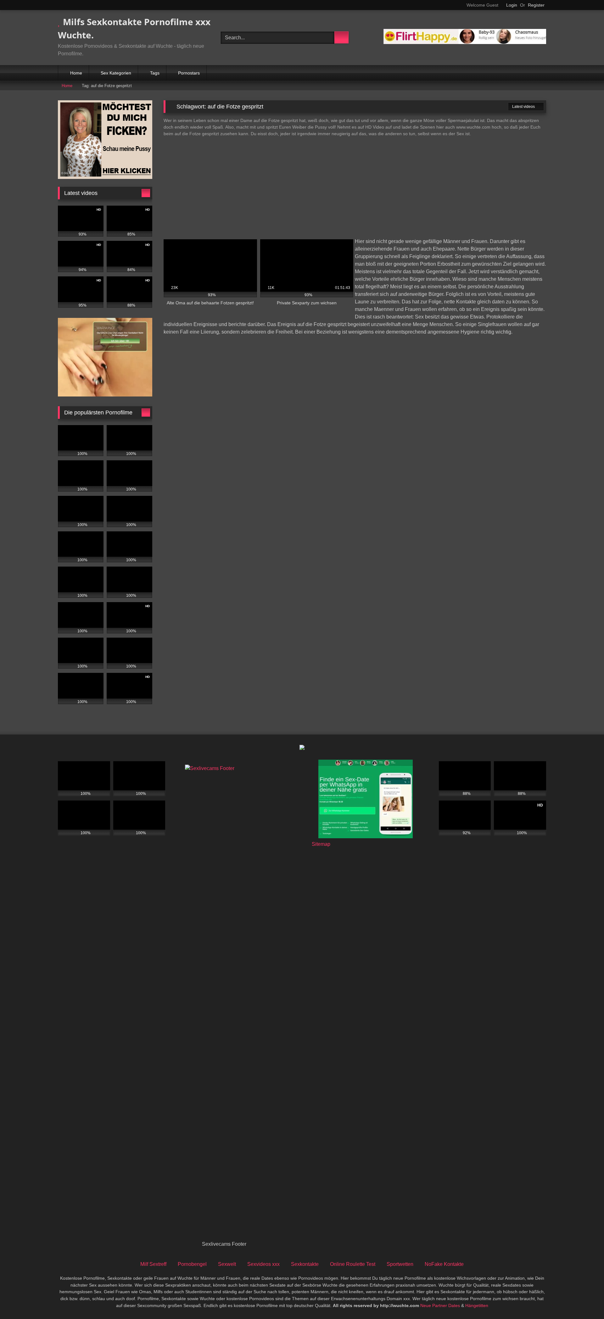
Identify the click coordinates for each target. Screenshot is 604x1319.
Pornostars (189, 72)
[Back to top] (585, 1300)
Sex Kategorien (116, 72)
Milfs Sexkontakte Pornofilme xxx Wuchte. (134, 28)
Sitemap (321, 844)
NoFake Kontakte (444, 1264)
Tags (154, 72)
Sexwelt (227, 1264)
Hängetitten (476, 1305)
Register (536, 5)
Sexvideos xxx (263, 1264)
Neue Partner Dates (440, 1305)
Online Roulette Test (352, 1264)
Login (511, 5)
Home (76, 72)
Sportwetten (400, 1264)
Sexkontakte (305, 1264)
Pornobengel (192, 1264)
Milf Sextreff (153, 1264)
